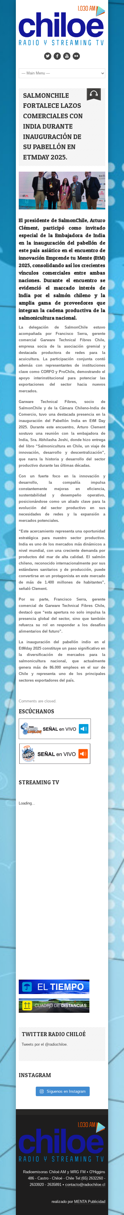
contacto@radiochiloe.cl (85, 1184)
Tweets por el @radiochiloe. (45, 1044)
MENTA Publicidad (89, 1201)
